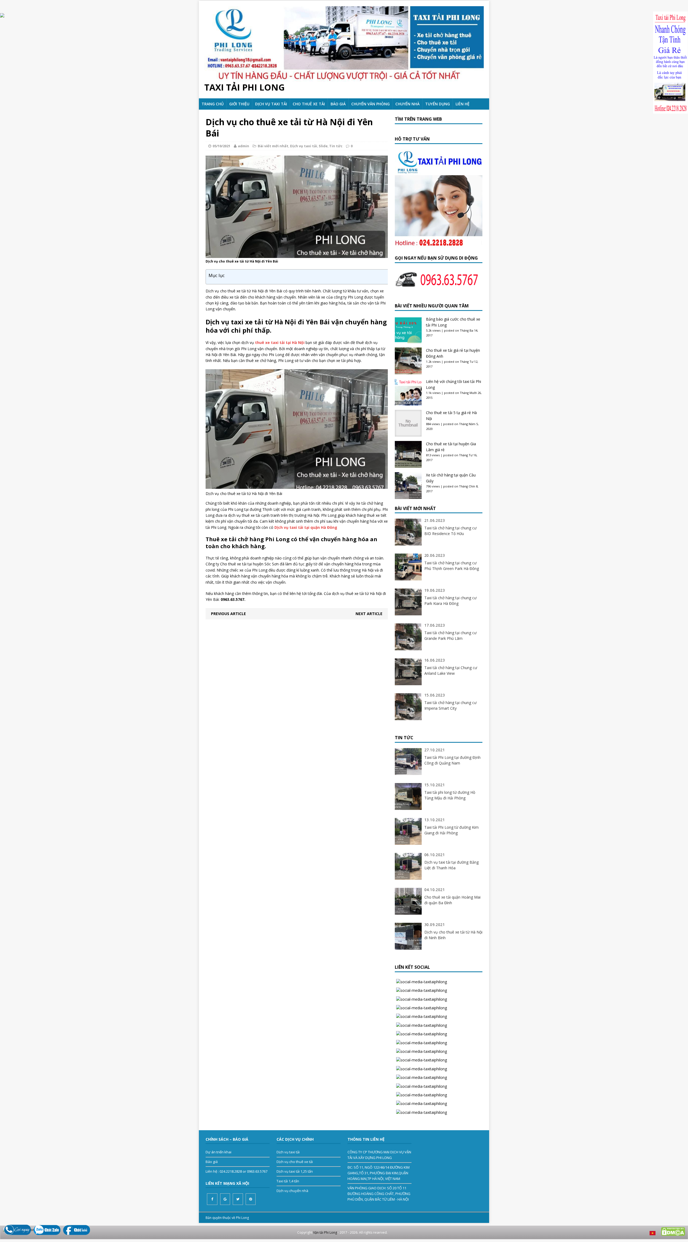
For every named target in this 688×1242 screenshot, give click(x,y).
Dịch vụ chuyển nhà (292, 1190)
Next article (369, 613)
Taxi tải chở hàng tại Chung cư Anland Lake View (450, 670)
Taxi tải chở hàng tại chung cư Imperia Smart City (450, 705)
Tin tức (335, 145)
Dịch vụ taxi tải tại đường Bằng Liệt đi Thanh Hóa (451, 865)
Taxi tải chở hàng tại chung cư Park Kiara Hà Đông (450, 600)
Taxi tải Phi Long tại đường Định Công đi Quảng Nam (452, 760)
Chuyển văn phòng (370, 103)
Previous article (228, 613)
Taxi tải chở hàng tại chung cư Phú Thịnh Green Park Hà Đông (451, 565)
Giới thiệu (239, 103)
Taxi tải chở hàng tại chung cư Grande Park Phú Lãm (450, 635)
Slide (323, 145)
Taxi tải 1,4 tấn (288, 1181)
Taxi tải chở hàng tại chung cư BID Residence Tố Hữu (450, 530)
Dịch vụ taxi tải (271, 103)
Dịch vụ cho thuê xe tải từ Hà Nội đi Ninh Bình (453, 934)
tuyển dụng (437, 103)
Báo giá (338, 103)
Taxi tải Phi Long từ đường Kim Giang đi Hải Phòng (451, 830)
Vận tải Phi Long (325, 1232)
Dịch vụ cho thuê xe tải (295, 1161)
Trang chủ (213, 103)
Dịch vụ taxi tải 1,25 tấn (295, 1171)
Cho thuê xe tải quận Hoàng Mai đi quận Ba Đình (452, 900)
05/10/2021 (221, 145)
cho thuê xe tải (309, 103)
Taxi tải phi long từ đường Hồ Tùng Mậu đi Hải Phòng (449, 795)
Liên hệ (463, 103)
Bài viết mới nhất (273, 145)
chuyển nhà (407, 103)
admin (243, 145)
